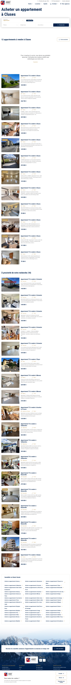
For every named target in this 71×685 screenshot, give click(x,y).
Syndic (45, 4)
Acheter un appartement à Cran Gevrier (13, 598)
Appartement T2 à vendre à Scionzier (31, 279)
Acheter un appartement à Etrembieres (54, 621)
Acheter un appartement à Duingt (53, 593)
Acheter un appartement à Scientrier (33, 591)
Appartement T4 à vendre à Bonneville (28, 490)
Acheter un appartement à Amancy (12, 591)
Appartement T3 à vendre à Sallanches (28, 424)
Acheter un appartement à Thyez (53, 585)
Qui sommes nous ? (39, 669)
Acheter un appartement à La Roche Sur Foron (34, 588)
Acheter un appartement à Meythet (12, 621)
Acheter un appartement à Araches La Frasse (33, 618)
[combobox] (47, 20)
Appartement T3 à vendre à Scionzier (31, 327)
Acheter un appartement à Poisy (12, 600)
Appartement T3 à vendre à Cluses (30, 75)
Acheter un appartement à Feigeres (33, 614)
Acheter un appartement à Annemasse (33, 581)
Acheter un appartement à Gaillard (53, 614)
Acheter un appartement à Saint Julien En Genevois (13, 588)
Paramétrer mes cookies (61, 682)
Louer (20, 669)
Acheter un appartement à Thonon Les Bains (54, 582)
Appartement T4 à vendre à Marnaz (31, 375)
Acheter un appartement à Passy (53, 612)
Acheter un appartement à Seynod (53, 600)
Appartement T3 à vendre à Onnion (31, 555)
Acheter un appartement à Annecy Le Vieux (13, 595)
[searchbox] (33, 20)
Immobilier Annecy (5, 667)
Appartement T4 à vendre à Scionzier (31, 311)
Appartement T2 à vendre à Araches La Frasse (31, 408)
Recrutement (56, 1)
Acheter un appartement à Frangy (32, 610)
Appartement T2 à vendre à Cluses (30, 188)
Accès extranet (66, 1)
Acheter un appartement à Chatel (32, 621)
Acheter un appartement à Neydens (12, 610)
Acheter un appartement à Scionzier (33, 585)
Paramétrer (35, 62)
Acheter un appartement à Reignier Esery (12, 607)
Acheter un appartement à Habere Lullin (34, 600)
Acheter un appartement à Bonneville (54, 587)
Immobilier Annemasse (6, 669)
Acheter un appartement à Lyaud (32, 612)
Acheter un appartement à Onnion (53, 606)
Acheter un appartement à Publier (53, 610)
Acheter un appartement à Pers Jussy (33, 602)
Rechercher (62, 25)
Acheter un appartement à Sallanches (13, 585)
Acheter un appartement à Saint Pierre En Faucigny (33, 607)
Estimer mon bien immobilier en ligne (59, 667)
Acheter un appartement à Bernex (12, 616)
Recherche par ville (44, 1)
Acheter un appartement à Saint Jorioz (33, 598)
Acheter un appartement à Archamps (54, 598)
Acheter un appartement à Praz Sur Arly (54, 591)
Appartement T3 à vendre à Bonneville (28, 474)
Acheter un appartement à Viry (11, 612)
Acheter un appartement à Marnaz (32, 593)
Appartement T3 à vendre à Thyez (30, 359)
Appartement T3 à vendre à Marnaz (31, 391)
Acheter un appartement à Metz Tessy (54, 616)
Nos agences (66, 4)
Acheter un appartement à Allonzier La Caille (13, 603)
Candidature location (56, 669)
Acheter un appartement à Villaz (12, 614)
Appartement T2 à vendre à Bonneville (28, 506)
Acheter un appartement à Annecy (12, 581)
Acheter (20, 667)
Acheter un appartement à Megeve (53, 602)
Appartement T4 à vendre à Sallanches (28, 441)
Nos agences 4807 (39, 667)
